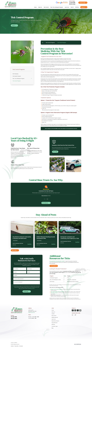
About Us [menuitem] (40, 7)
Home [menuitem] (35, 7)
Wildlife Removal (55, 317)
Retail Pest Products (55, 320)
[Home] (10, 4)
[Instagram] (75, 310)
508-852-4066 (72, 4)
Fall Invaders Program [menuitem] (17, 76)
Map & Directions (31, 312)
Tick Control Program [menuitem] (17, 80)
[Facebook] (73, 310)
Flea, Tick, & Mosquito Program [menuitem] (56, 7)
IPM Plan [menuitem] (77, 7)
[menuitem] (12, 346)
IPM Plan (53, 324)
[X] (78, 310)
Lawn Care (54, 319)
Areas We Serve (54, 322)
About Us (53, 311)
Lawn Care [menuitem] (67, 7)
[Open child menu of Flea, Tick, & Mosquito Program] (31, 78)
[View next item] (47, 199)
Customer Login (55, 326)
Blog (52, 328)
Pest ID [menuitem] (72, 7)
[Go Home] (42, 42)
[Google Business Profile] (80, 310)
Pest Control (54, 315)
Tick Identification (53, 265)
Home (53, 310)
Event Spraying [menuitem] (15, 73)
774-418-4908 (72, 2)
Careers (53, 313)
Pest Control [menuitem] (46, 7)
